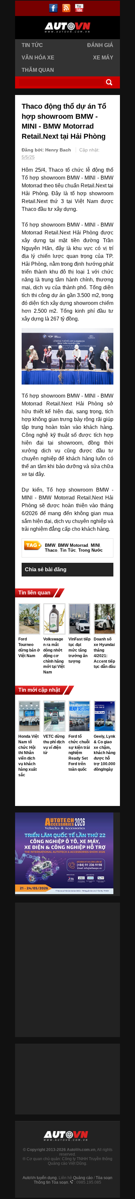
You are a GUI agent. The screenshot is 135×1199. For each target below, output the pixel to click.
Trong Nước (90, 550)
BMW (50, 545)
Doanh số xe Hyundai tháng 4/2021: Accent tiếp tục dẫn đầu (104, 653)
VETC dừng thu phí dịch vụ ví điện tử (54, 744)
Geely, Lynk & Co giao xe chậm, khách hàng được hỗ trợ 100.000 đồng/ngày (104, 753)
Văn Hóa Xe (38, 57)
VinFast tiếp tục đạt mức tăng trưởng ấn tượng (79, 650)
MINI (95, 545)
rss (66, 8)
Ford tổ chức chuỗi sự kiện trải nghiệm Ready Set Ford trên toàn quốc (79, 753)
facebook (53, 8)
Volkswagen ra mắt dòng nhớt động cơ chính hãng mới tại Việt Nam (54, 655)
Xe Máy (103, 57)
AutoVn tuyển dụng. (40, 1177)
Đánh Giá (100, 45)
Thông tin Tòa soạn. (51, 1182)
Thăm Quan (38, 70)
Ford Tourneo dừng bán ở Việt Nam (29, 647)
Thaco (51, 550)
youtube (79, 8)
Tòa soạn (104, 1177)
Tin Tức (32, 45)
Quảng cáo (83, 1177)
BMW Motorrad (73, 545)
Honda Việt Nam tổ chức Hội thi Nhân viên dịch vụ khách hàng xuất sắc (28, 755)
